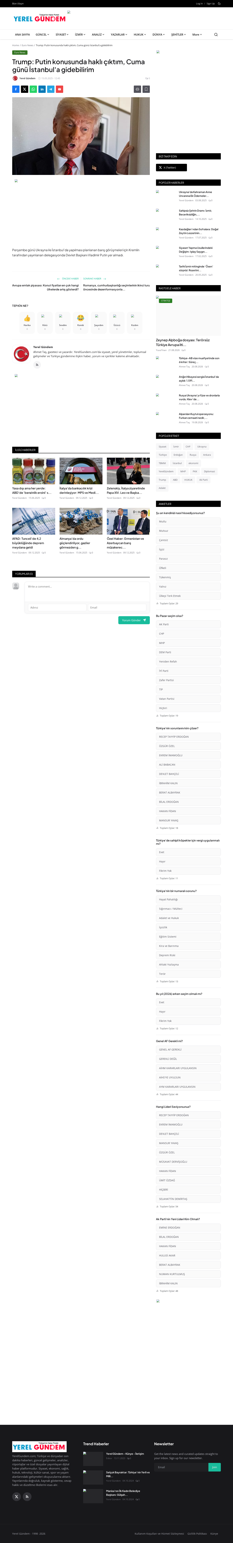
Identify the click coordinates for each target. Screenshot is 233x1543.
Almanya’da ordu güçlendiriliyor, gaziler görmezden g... (75, 543)
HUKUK (138, 34)
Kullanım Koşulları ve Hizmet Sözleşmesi (159, 1533)
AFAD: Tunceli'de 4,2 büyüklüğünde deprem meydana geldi (28, 543)
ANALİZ (97, 34)
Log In (199, 3)
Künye (214, 1533)
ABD (175, 479)
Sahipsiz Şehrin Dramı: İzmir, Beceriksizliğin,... (195, 212)
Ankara (207, 454)
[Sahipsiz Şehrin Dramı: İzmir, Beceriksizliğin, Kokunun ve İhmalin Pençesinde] (166, 216)
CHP (188, 446)
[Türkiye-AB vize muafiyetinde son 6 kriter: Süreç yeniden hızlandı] (166, 363)
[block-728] (81, 211)
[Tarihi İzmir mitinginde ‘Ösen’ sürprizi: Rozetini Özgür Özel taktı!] (166, 271)
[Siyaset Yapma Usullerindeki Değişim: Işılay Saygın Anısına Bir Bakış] (166, 253)
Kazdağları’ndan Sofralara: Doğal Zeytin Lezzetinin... (198, 231)
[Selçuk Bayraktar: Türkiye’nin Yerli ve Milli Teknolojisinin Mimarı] (93, 1477)
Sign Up (211, 3)
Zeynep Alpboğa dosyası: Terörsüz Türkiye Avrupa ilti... (183, 342)
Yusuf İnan (161, 350)
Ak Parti (203, 479)
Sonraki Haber (92, 278)
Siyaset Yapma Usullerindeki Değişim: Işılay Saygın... (196, 249)
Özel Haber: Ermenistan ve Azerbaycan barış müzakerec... (125, 543)
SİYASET (61, 34)
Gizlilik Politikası (197, 1533)
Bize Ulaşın (18, 3)
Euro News (27, 45)
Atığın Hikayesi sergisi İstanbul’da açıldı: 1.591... (199, 378)
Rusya (193, 454)
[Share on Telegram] (50, 89)
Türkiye (163, 454)
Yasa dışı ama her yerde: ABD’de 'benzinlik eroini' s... (32, 490)
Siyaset (162, 446)
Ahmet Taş (184, 366)
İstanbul (177, 463)
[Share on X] (24, 89)
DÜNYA (157, 34)
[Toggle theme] (219, 3)
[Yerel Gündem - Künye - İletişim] (93, 1459)
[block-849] (143, 12)
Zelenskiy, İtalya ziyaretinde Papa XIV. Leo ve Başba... (126, 490)
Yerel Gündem (43, 347)
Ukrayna (201, 446)
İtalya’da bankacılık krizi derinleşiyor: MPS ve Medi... (79, 490)
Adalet (162, 488)
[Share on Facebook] (15, 89)
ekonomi (193, 463)
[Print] (137, 89)
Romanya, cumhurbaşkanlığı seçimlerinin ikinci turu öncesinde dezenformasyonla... (116, 287)
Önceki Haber (70, 278)
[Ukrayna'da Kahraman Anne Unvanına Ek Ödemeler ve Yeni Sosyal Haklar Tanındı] (166, 197)
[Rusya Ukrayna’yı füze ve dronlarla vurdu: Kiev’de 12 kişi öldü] (166, 400)
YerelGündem (166, 471)
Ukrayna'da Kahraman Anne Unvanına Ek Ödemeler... (195, 193)
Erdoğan (178, 454)
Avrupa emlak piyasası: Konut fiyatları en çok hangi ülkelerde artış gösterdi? (45, 287)
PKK (195, 471)
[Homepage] (40, 18)
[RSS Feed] (37, 365)
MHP (183, 471)
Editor (109, 1458)
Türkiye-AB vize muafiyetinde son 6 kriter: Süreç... (199, 360)
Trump (162, 479)
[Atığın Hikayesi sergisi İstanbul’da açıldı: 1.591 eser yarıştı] (166, 382)
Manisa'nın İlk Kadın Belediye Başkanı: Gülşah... (123, 1492)
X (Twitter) (170, 167)
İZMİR (79, 34)
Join (214, 1467)
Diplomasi (209, 471)
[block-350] (188, 52)
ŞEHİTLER (177, 34)
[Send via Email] (59, 89)
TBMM (162, 463)
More (195, 34)
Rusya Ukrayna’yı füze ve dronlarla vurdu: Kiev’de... (199, 397)
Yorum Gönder (131, 620)
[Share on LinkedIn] (42, 89)
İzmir (176, 446)
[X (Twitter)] (16, 1496)
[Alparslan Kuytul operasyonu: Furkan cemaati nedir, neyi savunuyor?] (166, 419)
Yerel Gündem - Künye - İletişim (125, 1453)
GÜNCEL (41, 34)
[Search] (216, 34)
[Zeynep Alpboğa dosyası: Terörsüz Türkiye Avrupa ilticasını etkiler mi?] (188, 316)
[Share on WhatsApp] (33, 89)
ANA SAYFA (22, 34)
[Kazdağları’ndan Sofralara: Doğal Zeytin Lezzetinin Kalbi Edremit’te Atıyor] (166, 234)
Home (15, 45)
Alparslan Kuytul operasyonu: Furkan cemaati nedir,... (196, 415)
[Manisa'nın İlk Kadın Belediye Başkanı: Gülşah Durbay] (93, 1496)
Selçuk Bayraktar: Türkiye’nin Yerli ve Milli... (128, 1474)
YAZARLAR (118, 34)
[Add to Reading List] (146, 89)
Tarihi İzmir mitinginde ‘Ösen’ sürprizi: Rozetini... (196, 268)
